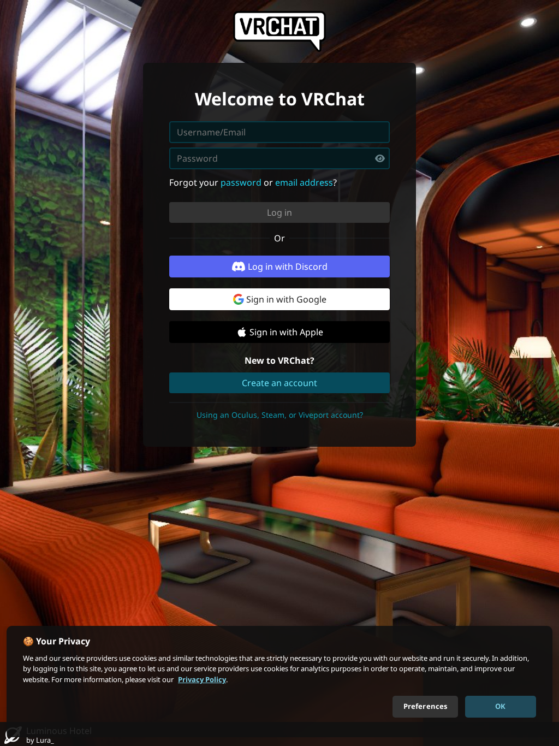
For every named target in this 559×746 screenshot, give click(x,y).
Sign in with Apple (286, 332)
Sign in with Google (286, 299)
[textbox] (279, 158)
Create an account (279, 383)
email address (304, 182)
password (241, 182)
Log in (279, 212)
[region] (279, 681)
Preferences (425, 706)
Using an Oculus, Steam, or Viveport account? (280, 415)
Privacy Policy (202, 679)
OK (500, 706)
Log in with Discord (288, 266)
